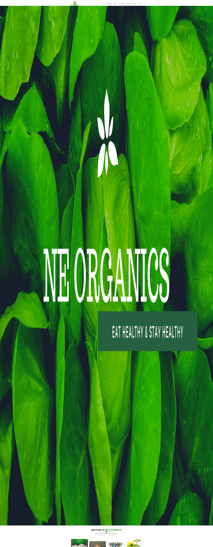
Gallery (115, 3)
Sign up (135, 3)
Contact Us (129, 3)
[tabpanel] (106, 265)
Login (140, 3)
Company (108, 3)
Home (103, 3)
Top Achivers (121, 3)
